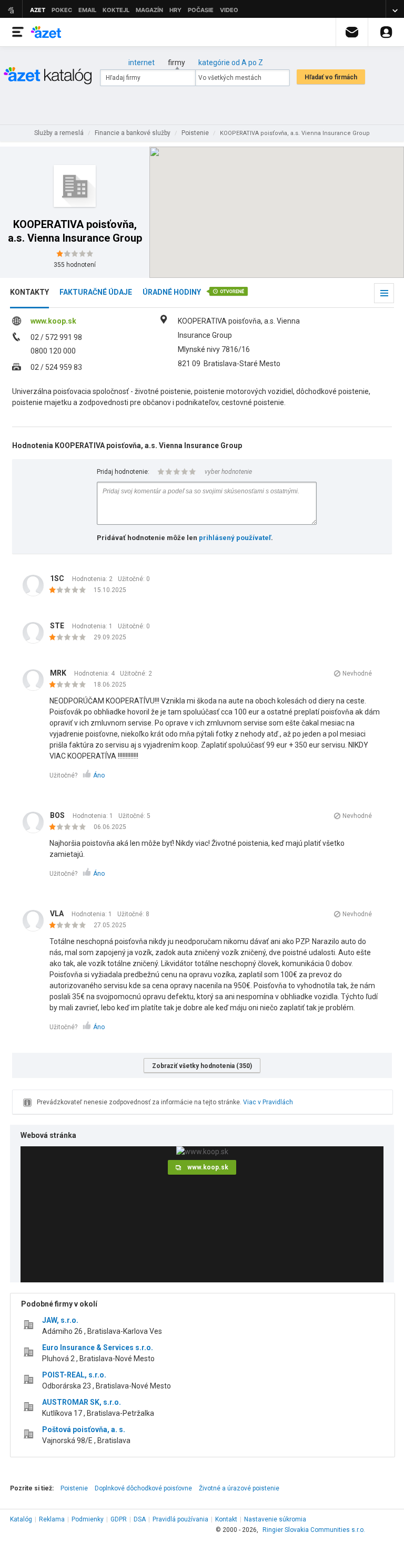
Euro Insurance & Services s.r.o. (97, 1347)
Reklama (52, 1519)
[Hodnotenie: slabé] (70, 590)
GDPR (118, 1519)
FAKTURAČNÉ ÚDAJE (95, 292)
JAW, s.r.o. (60, 1320)
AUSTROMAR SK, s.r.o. (81, 1402)
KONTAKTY (29, 292)
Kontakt (226, 1519)
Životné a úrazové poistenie (239, 1488)
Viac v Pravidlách (268, 1102)
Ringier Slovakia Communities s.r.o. (313, 1529)
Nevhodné (357, 673)
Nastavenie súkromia (275, 1519)
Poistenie (74, 1488)
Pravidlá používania (180, 1519)
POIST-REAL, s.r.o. (74, 1375)
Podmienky (88, 1519)
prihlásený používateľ (235, 538)
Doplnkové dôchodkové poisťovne (143, 1488)
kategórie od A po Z (230, 62)
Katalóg (21, 1519)
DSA (140, 1519)
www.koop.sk (53, 321)
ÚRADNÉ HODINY (172, 292)
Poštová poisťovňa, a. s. (83, 1429)
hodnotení (75, 264)
